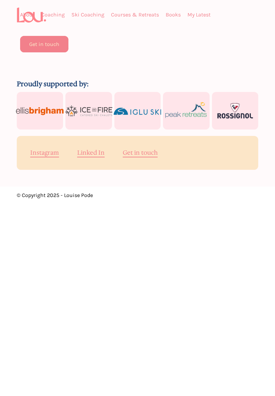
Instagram (44, 153)
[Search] (75, 44)
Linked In (91, 153)
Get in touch (140, 153)
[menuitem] (27, 15)
